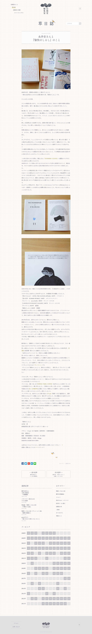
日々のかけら (59, 512)
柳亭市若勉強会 (60, 494)
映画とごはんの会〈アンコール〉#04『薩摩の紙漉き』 (32, 511)
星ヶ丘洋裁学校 (33, 388)
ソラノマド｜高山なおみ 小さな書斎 (29, 499)
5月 (43, 533)
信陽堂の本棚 (16, 10)
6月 (47, 533)
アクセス (16, 623)
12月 (69, 538)
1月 (28, 533)
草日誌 (14, 7)
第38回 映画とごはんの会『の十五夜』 (29, 505)
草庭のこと (59, 515)
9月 (58, 538)
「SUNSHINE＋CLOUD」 (51, 158)
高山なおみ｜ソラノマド (62, 500)
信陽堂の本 (67, 463)
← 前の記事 (33, 474)
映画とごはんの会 (60, 491)
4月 (39, 538)
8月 (54, 533)
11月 (65, 538)
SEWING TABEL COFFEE (44, 384)
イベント (58, 497)
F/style (49, 393)
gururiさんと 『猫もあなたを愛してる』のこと (31, 518)
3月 (36, 533)
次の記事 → (59, 474)
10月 (61, 538)
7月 (50, 533)
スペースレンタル (19, 12)
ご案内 (58, 509)
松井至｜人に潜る (60, 503)
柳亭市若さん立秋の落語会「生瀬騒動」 (25, 492)
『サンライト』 (38, 365)
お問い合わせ (16, 626)
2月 (32, 533)
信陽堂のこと (14, 4)
